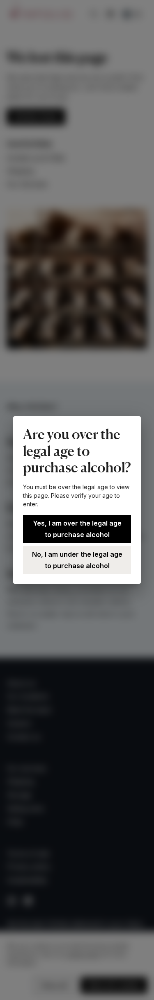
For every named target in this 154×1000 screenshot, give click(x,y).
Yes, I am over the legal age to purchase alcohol (77, 529)
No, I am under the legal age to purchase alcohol (77, 560)
